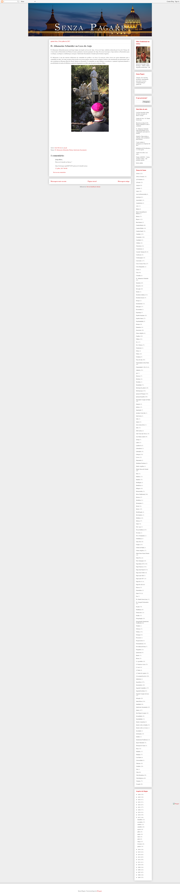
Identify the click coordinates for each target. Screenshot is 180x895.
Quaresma (138, 652)
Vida (137, 772)
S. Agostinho (139, 661)
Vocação (138, 784)
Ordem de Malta (140, 547)
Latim (137, 442)
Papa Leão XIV (140, 578)
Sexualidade (139, 716)
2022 (139, 804)
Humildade (138, 385)
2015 (139, 852)
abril (139, 839)
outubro (140, 824)
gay (137, 373)
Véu (137, 769)
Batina (137, 209)
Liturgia (138, 454)
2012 (139, 859)
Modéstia (138, 500)
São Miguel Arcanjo (141, 713)
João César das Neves (141, 433)
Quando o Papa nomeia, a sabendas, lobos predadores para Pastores (143, 137)
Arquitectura (139, 203)
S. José (138, 667)
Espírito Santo (139, 318)
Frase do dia (139, 360)
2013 (139, 857)
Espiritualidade (139, 321)
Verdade (138, 766)
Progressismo (139, 640)
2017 (139, 817)
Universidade (139, 760)
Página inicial (92, 181)
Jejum (137, 422)
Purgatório (138, 649)
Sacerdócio (138, 682)
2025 (139, 797)
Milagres (138, 488)
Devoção (138, 289)
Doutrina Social (140, 297)
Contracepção (139, 257)
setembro (140, 827)
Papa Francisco (140, 566)
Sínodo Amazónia (140, 722)
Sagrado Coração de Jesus (142, 694)
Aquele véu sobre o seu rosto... (142, 153)
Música (138, 521)
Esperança (138, 312)
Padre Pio (138, 558)
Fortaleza (138, 357)
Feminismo (139, 348)
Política (138, 632)
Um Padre (138, 757)
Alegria (138, 185)
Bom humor (139, 222)
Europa (138, 324)
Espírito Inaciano (140, 315)
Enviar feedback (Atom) (93, 187)
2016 (139, 849)
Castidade (138, 240)
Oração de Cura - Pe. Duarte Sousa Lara (143, 119)
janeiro (139, 846)
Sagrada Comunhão (141, 688)
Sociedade (138, 731)
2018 (139, 815)
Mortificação (139, 512)
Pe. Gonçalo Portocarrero (142, 602)
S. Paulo (138, 670)
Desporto (138, 286)
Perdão (137, 615)
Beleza (137, 216)
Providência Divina (141, 646)
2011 (139, 862)
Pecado (138, 606)
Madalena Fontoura (141, 463)
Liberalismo (139, 448)
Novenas (138, 533)
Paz (137, 596)
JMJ (137, 428)
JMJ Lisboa (139, 431)
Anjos (137, 191)
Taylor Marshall (140, 742)
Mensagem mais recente (58, 181)
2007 (139, 872)
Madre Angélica (140, 466)
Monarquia (138, 503)
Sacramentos (139, 685)
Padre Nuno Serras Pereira (142, 553)
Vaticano (138, 763)
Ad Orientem (139, 179)
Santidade (138, 704)
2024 (139, 799)
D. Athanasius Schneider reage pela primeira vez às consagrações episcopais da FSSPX (142, 131)
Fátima (71, 150)
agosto (139, 829)
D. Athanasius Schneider (62, 150)
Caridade (138, 234)
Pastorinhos (139, 590)
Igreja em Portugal (140, 394)
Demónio (138, 283)
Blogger (99, 891)
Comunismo (139, 249)
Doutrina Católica (140, 295)
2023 (139, 802)
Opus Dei (138, 541)
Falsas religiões (140, 333)
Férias (137, 351)
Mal (137, 473)
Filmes (137, 354)
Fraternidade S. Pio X (141, 367)
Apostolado (139, 200)
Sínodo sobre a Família (141, 725)
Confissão (138, 255)
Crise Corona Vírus (141, 263)
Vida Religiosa (139, 778)
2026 (139, 794)
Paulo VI (138, 593)
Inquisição (138, 410)
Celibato (138, 243)
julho (139, 832)
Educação (138, 306)
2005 (139, 877)
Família (138, 336)
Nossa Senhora (140, 530)
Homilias (138, 382)
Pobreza (138, 629)
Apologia (138, 197)
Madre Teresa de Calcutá (142, 469)
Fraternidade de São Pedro (142, 363)
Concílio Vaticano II (141, 252)
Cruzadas (138, 275)
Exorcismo (138, 330)
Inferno (138, 407)
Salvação (138, 698)
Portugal (138, 635)
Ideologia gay (139, 391)
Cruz (137, 272)
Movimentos (139, 515)
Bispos (137, 219)
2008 (139, 870)
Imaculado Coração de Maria (143, 399)
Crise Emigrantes (140, 266)
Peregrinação (139, 618)
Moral (137, 506)
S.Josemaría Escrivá (141, 676)
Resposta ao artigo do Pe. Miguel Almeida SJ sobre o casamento (143, 124)
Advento (138, 182)
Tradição (138, 754)
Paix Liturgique (140, 561)
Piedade (138, 626)
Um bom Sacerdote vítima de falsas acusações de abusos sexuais (142, 114)
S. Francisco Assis (140, 664)
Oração (138, 544)
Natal (137, 524)
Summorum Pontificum (142, 740)
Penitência (138, 609)
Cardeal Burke (139, 225)
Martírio (138, 479)
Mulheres (138, 518)
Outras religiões (140, 550)
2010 (139, 864)
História (138, 379)
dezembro (140, 819)
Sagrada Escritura (140, 691)
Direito (137, 292)
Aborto (138, 173)
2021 (139, 807)
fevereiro (140, 844)
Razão (137, 655)
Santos (137, 710)
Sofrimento (139, 734)
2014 (139, 854)
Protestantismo (139, 643)
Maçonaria (138, 460)
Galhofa (138, 370)
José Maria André (140, 436)
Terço (137, 748)
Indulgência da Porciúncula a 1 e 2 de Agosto (143, 148)
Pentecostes (139, 612)
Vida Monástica (140, 775)
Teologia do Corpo (140, 745)
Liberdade (138, 451)
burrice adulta (139, 163)
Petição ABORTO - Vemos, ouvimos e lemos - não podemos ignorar (143, 158)
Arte (137, 206)
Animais (138, 188)
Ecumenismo (139, 303)
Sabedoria (138, 679)
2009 (139, 867)
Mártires (138, 476)
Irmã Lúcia (138, 416)
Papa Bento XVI (140, 564)
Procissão (138, 637)
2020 (139, 810)
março (139, 841)
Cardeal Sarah (139, 231)
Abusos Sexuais (140, 176)
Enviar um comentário (59, 172)
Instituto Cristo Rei (140, 413)
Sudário (138, 736)
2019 (139, 812)
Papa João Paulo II (140, 570)
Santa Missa (139, 701)
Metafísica (138, 485)
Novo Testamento (140, 535)
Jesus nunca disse (140, 425)
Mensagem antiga (123, 181)
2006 (139, 875)
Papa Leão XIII (140, 575)
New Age (138, 527)
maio (139, 836)
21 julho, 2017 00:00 (61, 168)
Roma (137, 658)
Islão (137, 419)
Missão (138, 497)
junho (139, 834)
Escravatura (139, 309)
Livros (137, 457)
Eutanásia (138, 327)
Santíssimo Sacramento (80, 150)
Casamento (138, 237)
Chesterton (138, 246)
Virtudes (138, 781)
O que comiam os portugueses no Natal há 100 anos (143, 143)
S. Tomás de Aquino (141, 673)
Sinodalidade (139, 719)
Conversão (138, 261)
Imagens (138, 404)
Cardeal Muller (139, 228)
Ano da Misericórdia (141, 194)
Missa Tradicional (140, 494)
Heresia (138, 376)
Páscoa (137, 587)
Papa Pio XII (139, 584)
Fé (136, 342)
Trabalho (138, 751)
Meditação (138, 482)
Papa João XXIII (140, 572)
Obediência (139, 538)
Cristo (137, 269)
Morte (137, 509)
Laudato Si (138, 445)
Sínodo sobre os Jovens (142, 728)
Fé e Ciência (139, 345)
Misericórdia (139, 491)
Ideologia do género (141, 388)
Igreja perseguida (140, 396)
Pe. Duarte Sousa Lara (141, 599)
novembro (140, 822)
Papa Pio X (139, 581)
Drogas (138, 300)
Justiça (137, 439)
